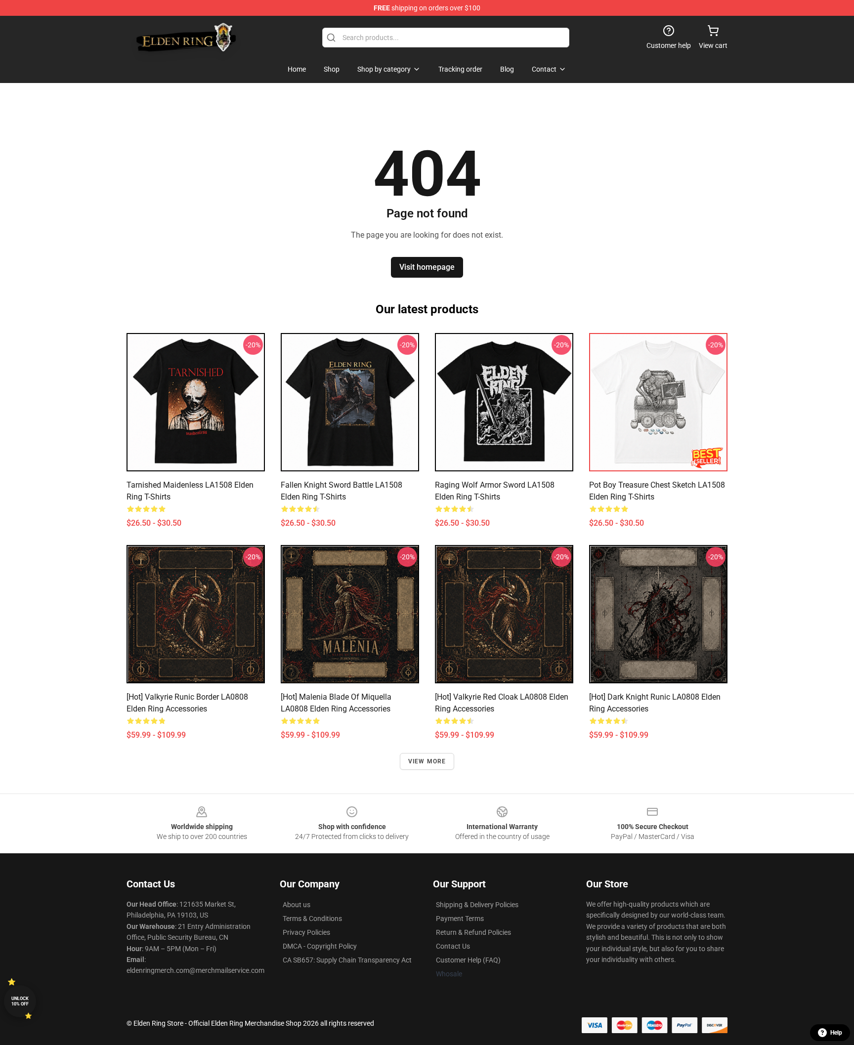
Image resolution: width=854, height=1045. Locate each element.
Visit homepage (427, 267)
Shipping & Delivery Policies (477, 905)
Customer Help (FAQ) (468, 960)
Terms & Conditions (312, 918)
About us (296, 905)
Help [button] (836, 1032)
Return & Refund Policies (473, 932)
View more (427, 761)
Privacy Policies (306, 932)
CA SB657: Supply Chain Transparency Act (347, 960)
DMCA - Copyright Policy (320, 946)
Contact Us (453, 946)
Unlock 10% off (20, 1001)
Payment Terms (460, 918)
